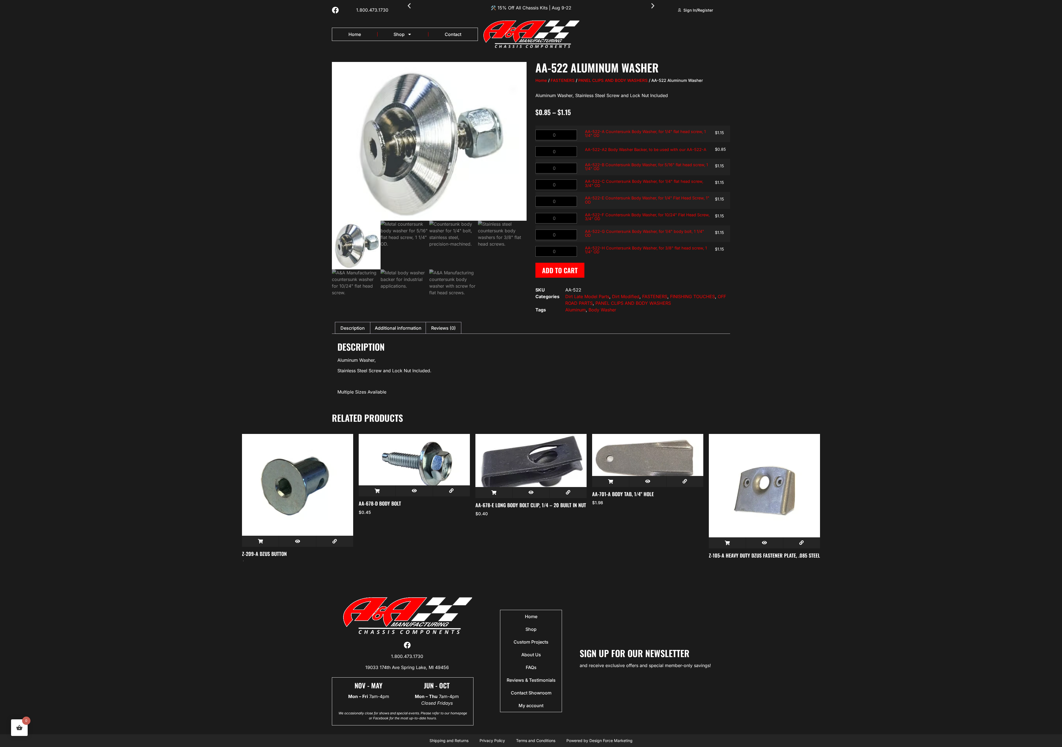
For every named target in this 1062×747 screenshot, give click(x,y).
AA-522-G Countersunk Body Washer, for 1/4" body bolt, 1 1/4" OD (644, 233)
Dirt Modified (625, 296)
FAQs (531, 667)
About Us (531, 654)
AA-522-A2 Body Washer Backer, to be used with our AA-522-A (645, 149)
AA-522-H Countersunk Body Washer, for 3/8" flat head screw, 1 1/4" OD (646, 250)
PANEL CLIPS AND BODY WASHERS (613, 80)
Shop (399, 34)
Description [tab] (352, 328)
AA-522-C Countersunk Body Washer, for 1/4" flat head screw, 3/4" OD (644, 183)
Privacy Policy (492, 740)
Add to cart (560, 270)
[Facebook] (335, 10)
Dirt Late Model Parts (587, 296)
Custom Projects (531, 642)
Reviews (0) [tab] (443, 328)
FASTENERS (563, 80)
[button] (409, 5)
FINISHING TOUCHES (692, 296)
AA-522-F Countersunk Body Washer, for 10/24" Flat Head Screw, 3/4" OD (647, 216)
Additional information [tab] (398, 328)
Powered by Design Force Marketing (599, 740)
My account (531, 705)
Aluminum (575, 310)
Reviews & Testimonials (531, 680)
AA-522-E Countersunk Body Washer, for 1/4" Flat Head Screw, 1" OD (647, 200)
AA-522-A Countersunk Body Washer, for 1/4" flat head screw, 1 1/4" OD (645, 133)
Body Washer (602, 310)
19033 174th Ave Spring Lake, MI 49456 (407, 667)
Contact (453, 34)
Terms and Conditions (535, 740)
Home (354, 34)
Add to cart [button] (260, 541)
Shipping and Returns (449, 740)
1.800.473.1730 (372, 10)
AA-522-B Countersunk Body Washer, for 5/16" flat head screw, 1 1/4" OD (646, 166)
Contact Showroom (531, 693)
